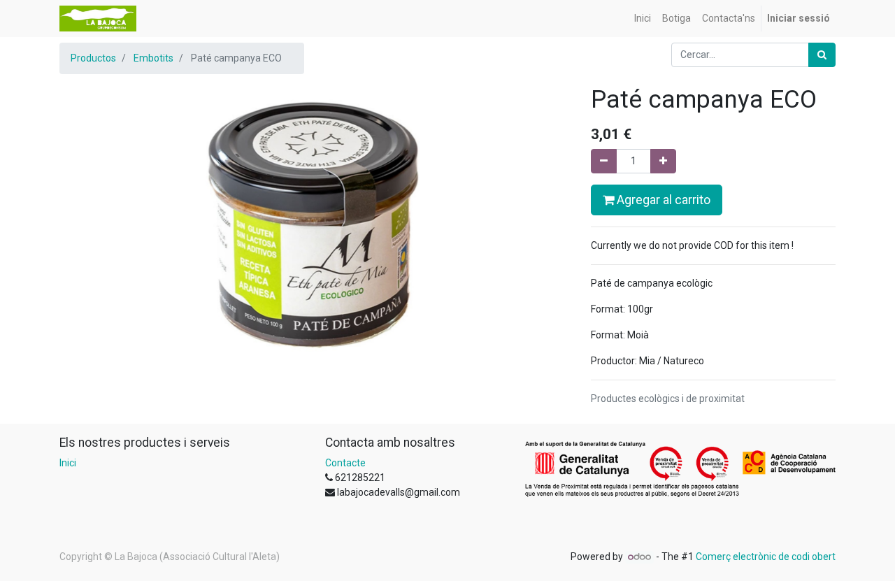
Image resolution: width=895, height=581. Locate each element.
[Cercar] (822, 55)
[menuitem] (643, 18)
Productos (93, 58)
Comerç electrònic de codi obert (766, 556)
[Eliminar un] (604, 161)
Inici (67, 462)
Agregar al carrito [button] (662, 200)
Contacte (345, 462)
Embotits (153, 58)
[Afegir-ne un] (663, 161)
